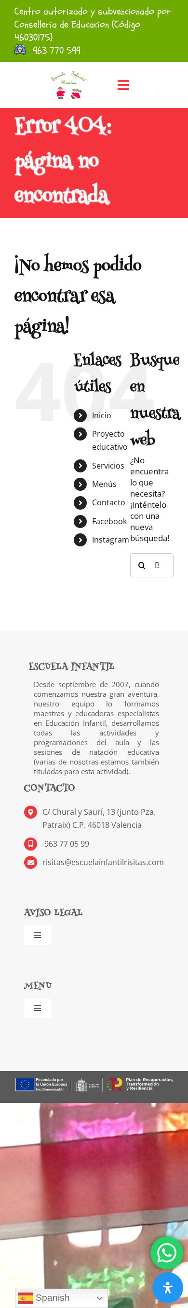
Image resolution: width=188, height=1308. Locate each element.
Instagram (110, 539)
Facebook (109, 521)
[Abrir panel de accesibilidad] (167, 1287)
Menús (104, 484)
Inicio (101, 415)
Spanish (51, 1298)
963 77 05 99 (65, 843)
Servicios (108, 465)
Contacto (108, 502)
